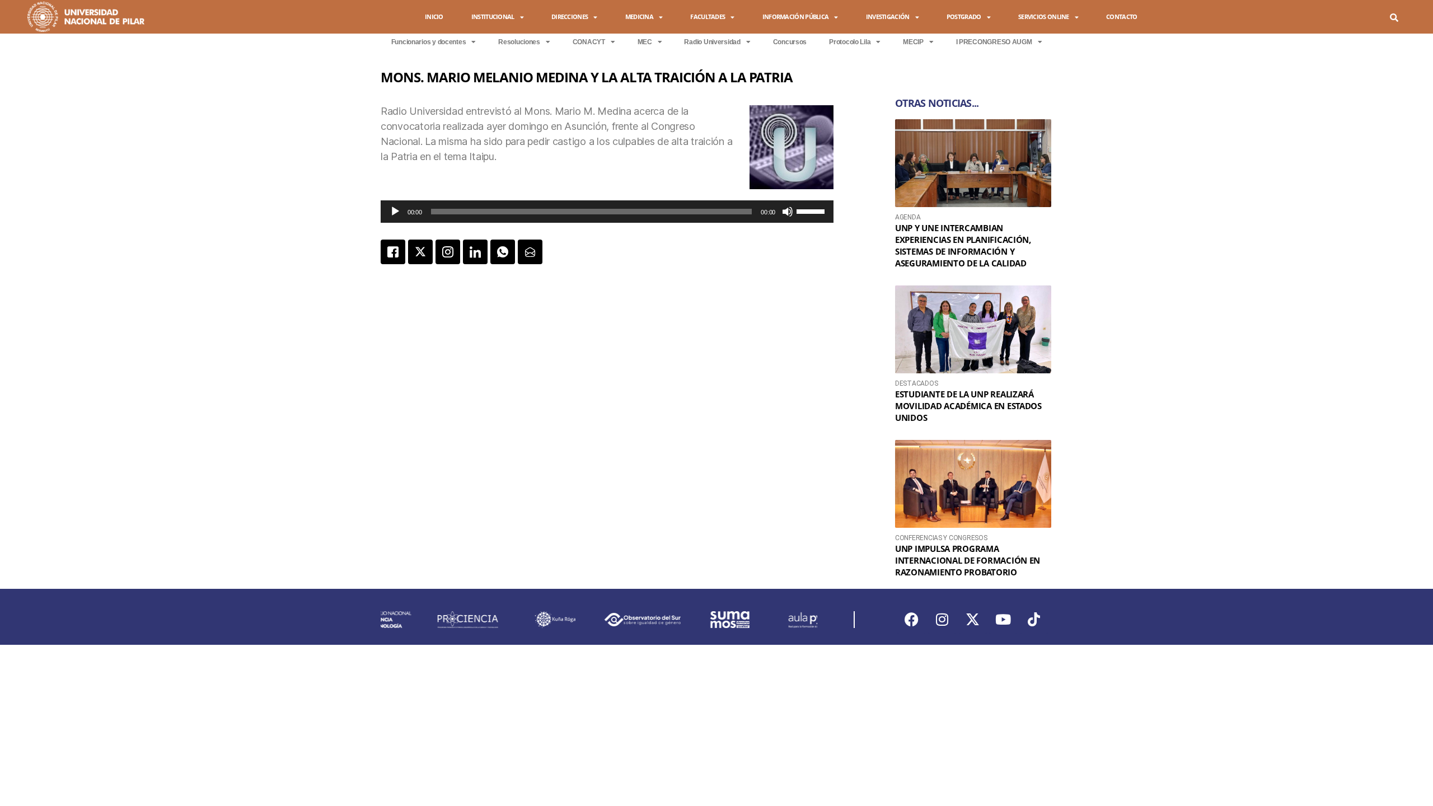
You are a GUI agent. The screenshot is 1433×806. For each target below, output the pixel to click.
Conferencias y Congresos (941, 538)
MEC (645, 42)
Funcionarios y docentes (428, 42)
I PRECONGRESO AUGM (994, 42)
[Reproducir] (395, 211)
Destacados (916, 383)
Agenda (907, 217)
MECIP (913, 42)
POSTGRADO (964, 16)
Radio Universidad (712, 42)
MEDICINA (639, 16)
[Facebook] (911, 620)
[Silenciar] (787, 211)
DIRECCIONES (569, 16)
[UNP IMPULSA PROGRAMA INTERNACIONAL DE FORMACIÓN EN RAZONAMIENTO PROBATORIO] (973, 484)
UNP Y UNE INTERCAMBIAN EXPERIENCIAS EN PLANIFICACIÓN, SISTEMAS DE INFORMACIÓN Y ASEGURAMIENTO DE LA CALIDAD (963, 245)
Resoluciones (519, 42)
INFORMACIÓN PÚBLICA (795, 16)
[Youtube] (1003, 620)
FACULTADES (707, 16)
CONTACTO (1121, 16)
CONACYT (589, 42)
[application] (607, 211)
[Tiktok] (1034, 620)
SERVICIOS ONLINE (1043, 16)
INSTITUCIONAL (492, 16)
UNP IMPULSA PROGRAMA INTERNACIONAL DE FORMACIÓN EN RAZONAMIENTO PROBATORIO (967, 560)
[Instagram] (942, 620)
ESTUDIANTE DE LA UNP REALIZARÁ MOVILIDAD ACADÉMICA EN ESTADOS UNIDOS (968, 405)
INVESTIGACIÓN (888, 16)
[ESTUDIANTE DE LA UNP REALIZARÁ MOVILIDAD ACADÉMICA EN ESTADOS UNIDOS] (973, 329)
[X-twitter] (973, 620)
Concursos (790, 42)
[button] (1394, 17)
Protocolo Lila (849, 42)
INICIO (434, 16)
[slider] (812, 210)
